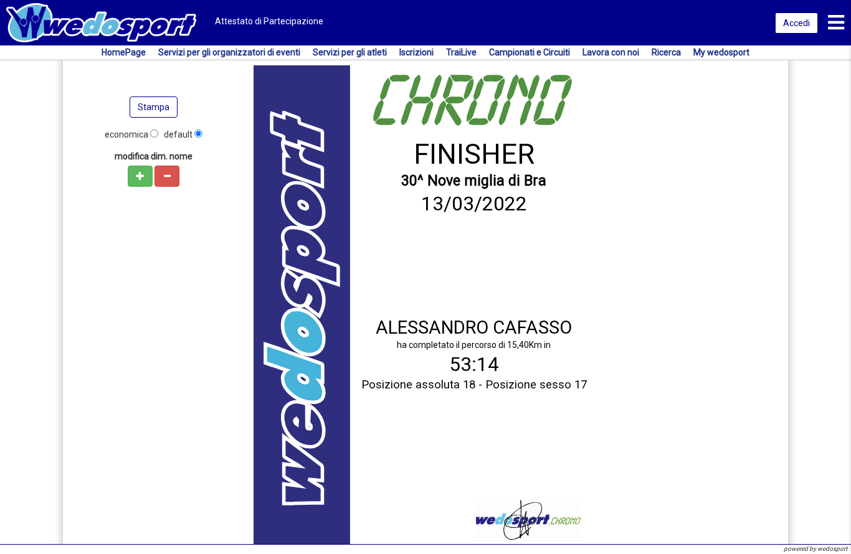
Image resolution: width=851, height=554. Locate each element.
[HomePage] (101, 22)
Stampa (153, 107)
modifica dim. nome (154, 156)
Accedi (796, 23)
